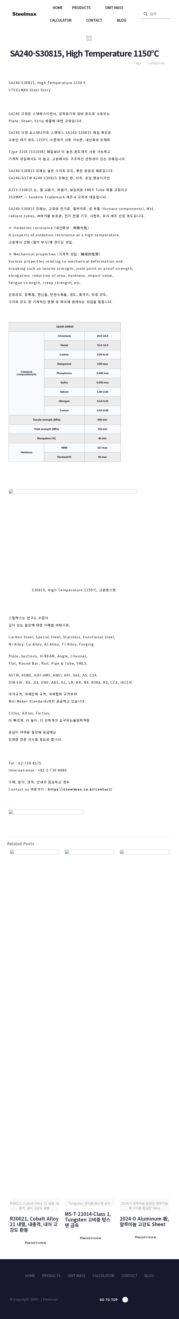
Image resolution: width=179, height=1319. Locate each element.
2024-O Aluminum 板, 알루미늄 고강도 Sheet (144, 1221)
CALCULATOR (103, 1275)
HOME (30, 1275)
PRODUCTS (51, 1275)
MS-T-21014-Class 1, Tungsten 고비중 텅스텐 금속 (88, 1219)
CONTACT (129, 1275)
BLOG (149, 1275)
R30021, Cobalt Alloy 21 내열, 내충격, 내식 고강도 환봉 (34, 1224)
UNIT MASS (77, 1275)
